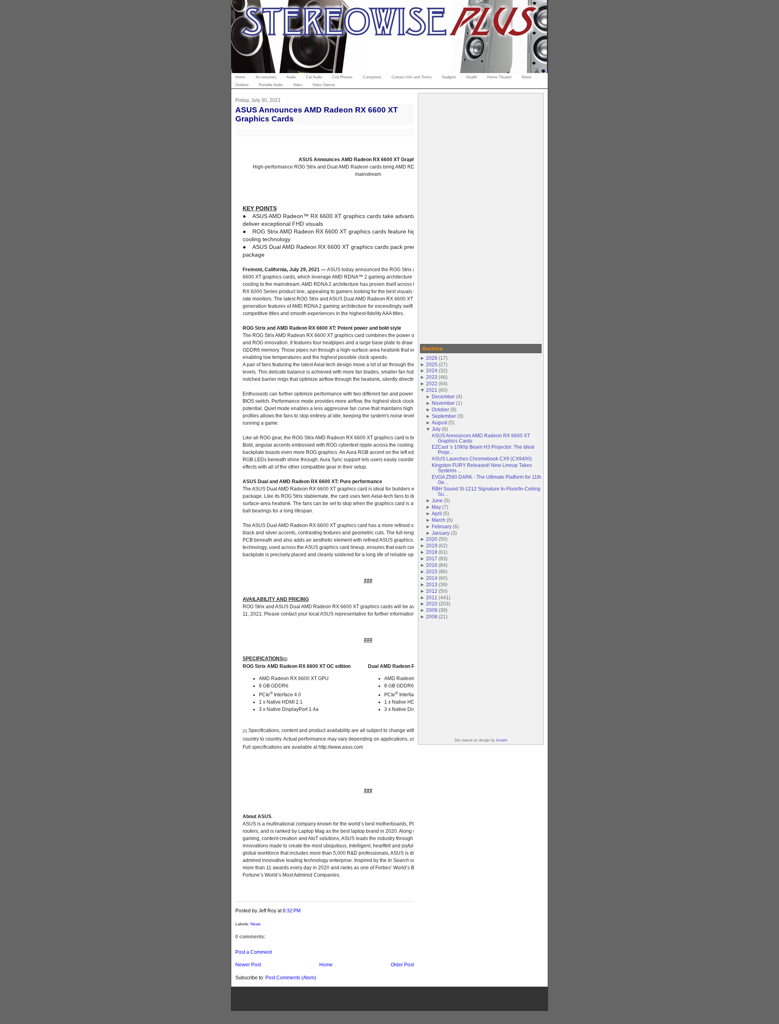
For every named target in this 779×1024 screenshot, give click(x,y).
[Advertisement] (481, 217)
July (436, 429)
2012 (431, 591)
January (441, 533)
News (255, 924)
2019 (431, 545)
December (443, 396)
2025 (431, 364)
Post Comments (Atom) (290, 977)
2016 (431, 565)
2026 (431, 358)
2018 (431, 552)
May (436, 507)
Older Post (402, 964)
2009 (431, 610)
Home (326, 964)
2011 (431, 597)
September (444, 416)
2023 (431, 377)
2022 (431, 383)
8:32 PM (292, 910)
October (440, 409)
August (439, 422)
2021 (431, 390)
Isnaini (501, 740)
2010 (431, 603)
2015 (431, 571)
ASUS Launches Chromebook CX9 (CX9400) (482, 458)
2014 (431, 578)
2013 (431, 584)
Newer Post (248, 964)
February (442, 526)
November (443, 403)
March (438, 520)
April (437, 513)
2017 (431, 558)
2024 (431, 370)
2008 (431, 616)
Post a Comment (253, 952)
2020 (431, 539)
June (437, 500)
